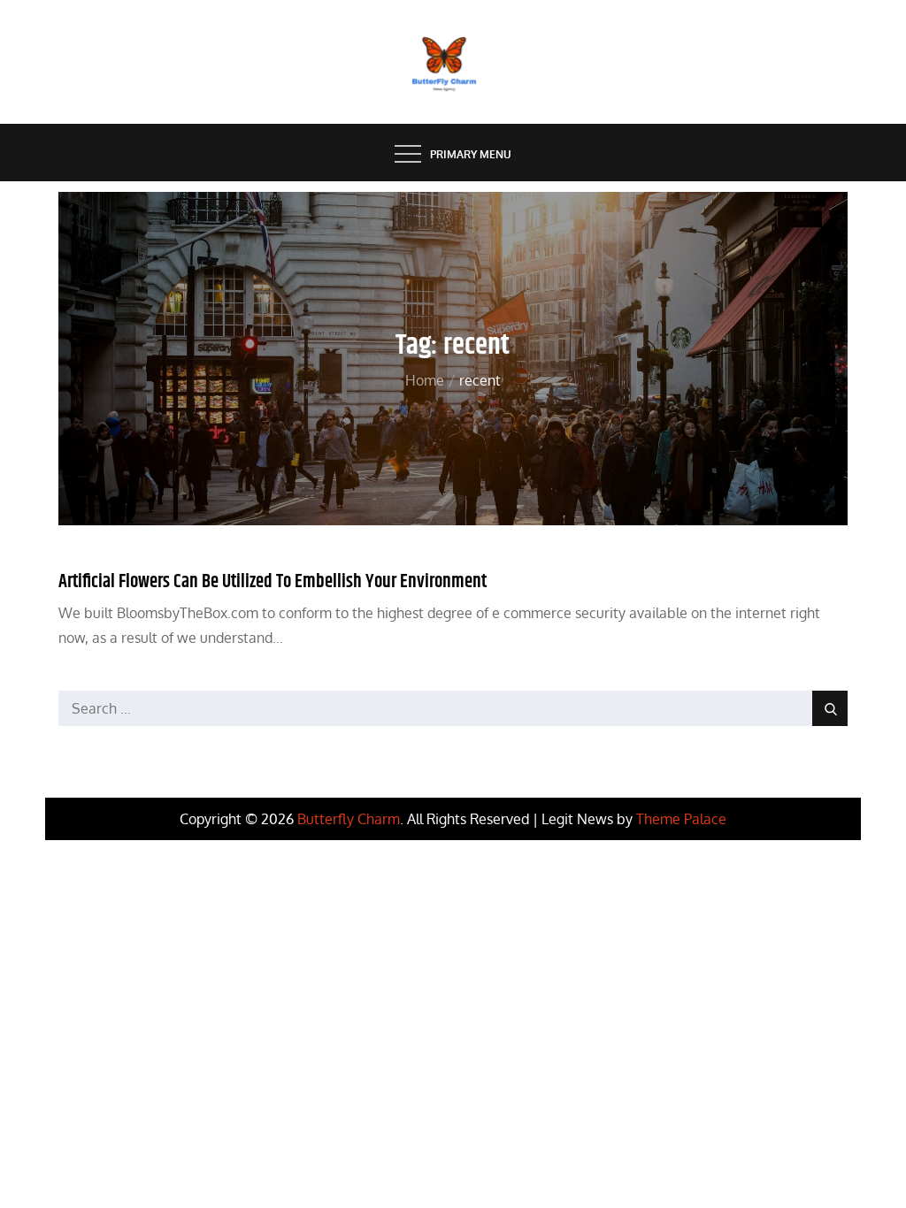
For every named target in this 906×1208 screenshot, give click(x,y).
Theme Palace (681, 819)
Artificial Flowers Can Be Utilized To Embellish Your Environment (272, 582)
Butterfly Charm (348, 819)
